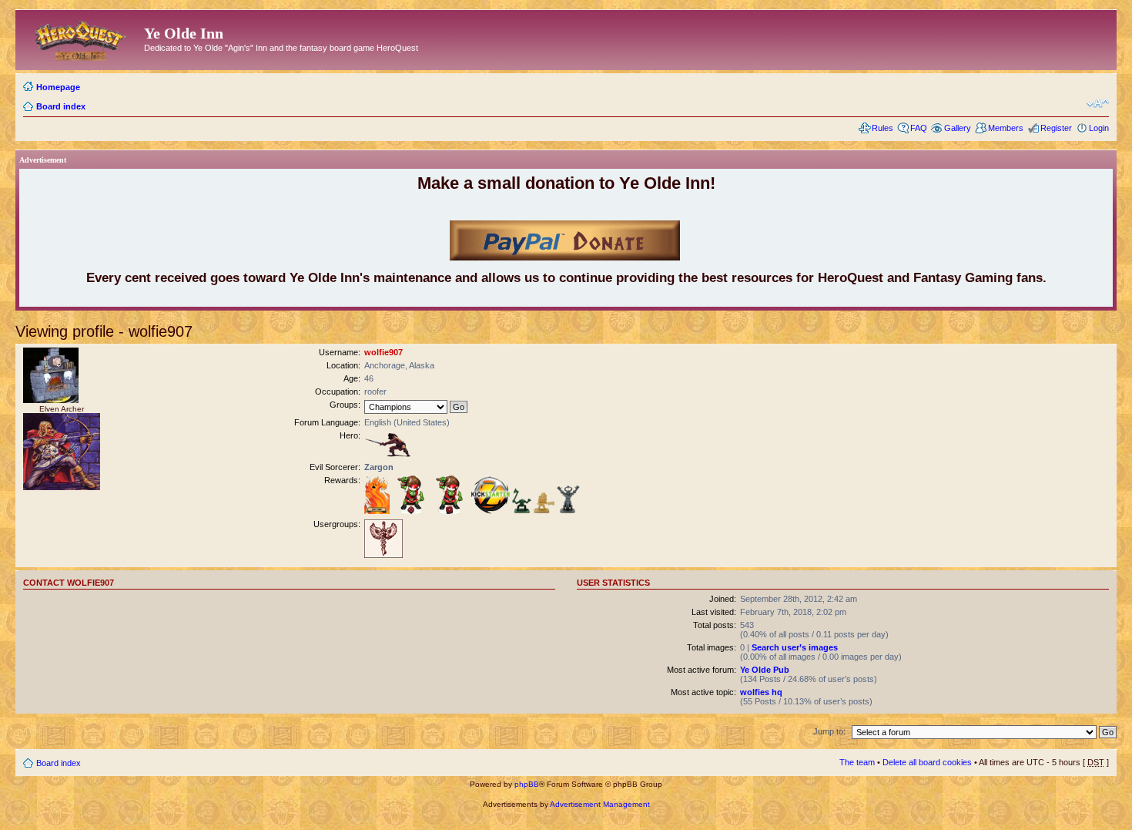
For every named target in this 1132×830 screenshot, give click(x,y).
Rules (882, 128)
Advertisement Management (600, 804)
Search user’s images (795, 647)
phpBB (526, 784)
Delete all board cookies (927, 762)
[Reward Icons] (521, 511)
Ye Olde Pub (764, 669)
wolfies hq (761, 692)
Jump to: (829, 731)
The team (857, 762)
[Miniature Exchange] (411, 511)
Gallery (957, 128)
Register (1056, 128)
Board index (60, 106)
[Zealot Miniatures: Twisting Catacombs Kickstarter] (490, 511)
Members (1005, 128)
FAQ (918, 128)
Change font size (1098, 103)
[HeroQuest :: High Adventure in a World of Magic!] (81, 37)
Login (1099, 128)
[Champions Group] (383, 554)
